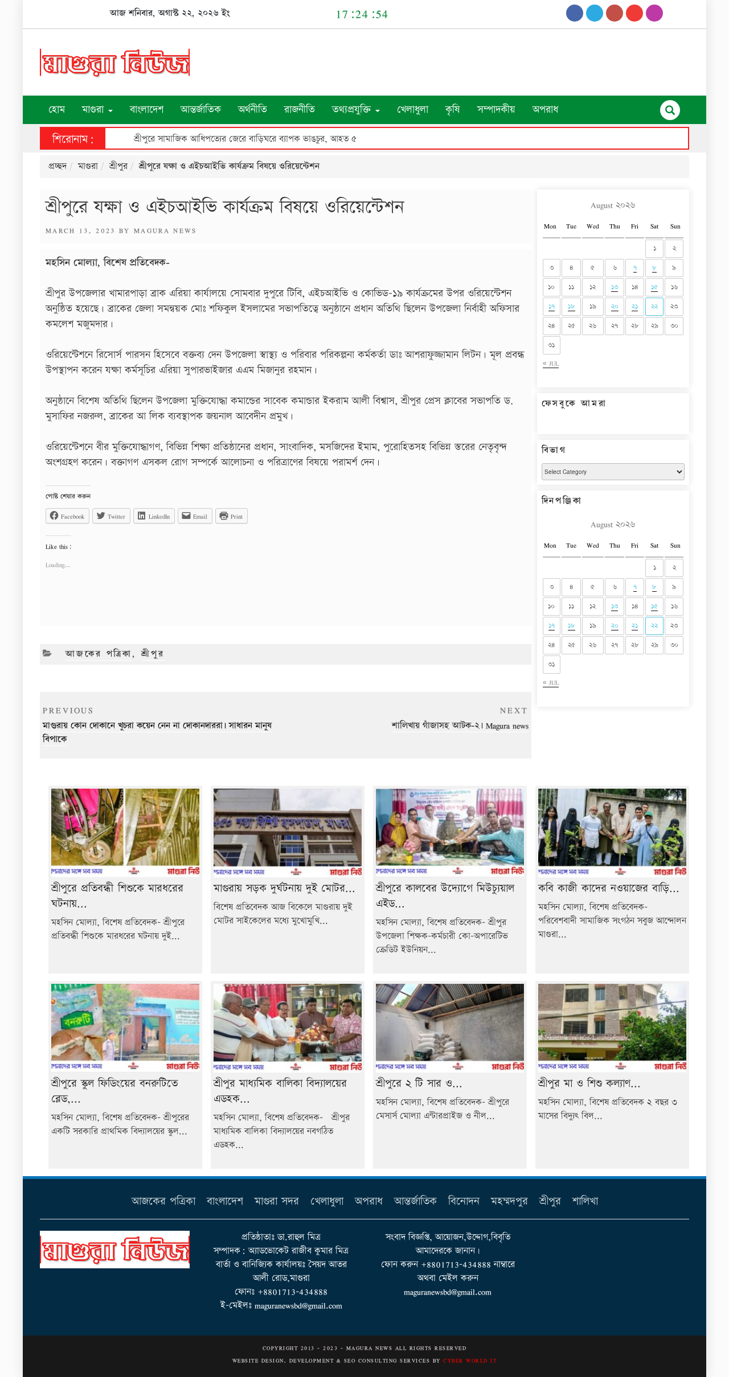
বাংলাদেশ (146, 109)
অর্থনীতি (252, 109)
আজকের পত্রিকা (98, 654)
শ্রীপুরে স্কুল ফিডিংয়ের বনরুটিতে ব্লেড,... (114, 1091)
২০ (615, 306)
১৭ (551, 306)
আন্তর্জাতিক (201, 109)
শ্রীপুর (118, 166)
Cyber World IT (470, 1360)
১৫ (654, 287)
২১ (635, 306)
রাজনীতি (299, 109)
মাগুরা (94, 109)
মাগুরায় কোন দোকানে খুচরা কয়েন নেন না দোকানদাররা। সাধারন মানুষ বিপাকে (157, 725)
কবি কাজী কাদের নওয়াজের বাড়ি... (608, 888)
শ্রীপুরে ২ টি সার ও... (419, 1083)
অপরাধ (545, 109)
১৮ (571, 306)
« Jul (551, 363)
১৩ (614, 287)
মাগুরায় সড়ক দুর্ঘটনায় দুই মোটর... (284, 888)
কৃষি (452, 109)
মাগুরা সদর (277, 1201)
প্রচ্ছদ (57, 166)
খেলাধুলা (412, 109)
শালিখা (585, 1201)
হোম (56, 109)
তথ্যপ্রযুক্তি (353, 109)
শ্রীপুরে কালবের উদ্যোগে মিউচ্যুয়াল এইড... (445, 896)
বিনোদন (464, 1201)
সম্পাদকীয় (496, 109)
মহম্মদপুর (509, 1201)
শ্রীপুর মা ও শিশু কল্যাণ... (589, 1083)
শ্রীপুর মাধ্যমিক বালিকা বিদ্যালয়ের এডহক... (280, 1091)
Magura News (165, 230)
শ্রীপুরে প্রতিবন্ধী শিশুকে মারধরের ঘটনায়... (117, 896)
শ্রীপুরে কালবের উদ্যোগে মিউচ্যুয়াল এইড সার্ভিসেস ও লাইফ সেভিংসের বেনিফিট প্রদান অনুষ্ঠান (287, 139)
